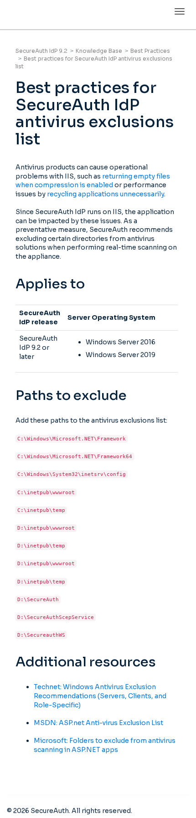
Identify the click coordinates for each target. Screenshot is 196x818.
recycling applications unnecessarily (105, 194)
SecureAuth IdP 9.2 (41, 50)
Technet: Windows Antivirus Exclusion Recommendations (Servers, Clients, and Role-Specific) (100, 696)
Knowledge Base (99, 50)
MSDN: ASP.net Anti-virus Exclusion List (98, 723)
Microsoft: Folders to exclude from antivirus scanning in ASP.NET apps (104, 745)
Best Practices (150, 50)
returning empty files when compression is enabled (92, 180)
